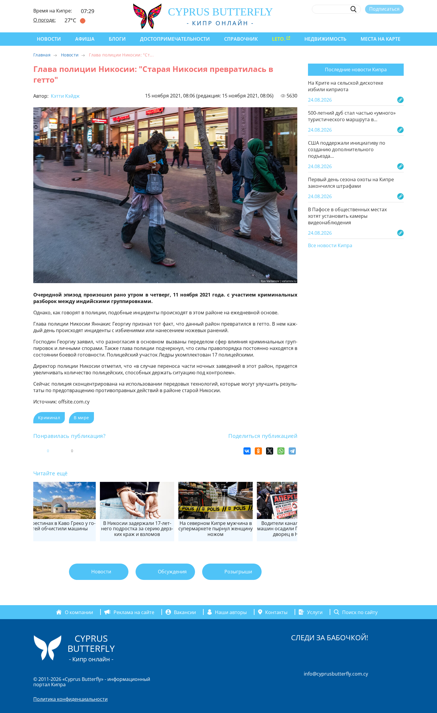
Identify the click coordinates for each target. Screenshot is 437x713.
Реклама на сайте (134, 612)
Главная (42, 55)
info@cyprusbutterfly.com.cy (336, 673)
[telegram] (379, 23)
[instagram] (357, 23)
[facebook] (346, 23)
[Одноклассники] (258, 451)
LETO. (278, 39)
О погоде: (44, 20)
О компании (79, 612)
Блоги (117, 39)
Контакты (276, 612)
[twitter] (368, 23)
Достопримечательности (175, 39)
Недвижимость (325, 39)
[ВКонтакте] (247, 451)
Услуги (315, 612)
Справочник (241, 39)
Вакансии (185, 612)
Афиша (85, 39)
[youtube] (401, 23)
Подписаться (384, 9)
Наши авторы (231, 612)
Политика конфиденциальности (70, 699)
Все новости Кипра (330, 246)
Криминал (49, 417)
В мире (81, 417)
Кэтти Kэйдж (65, 96)
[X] (270, 451)
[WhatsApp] (281, 451)
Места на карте (380, 39)
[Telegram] (292, 451)
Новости (49, 39)
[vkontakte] (390, 23)
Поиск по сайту (360, 612)
